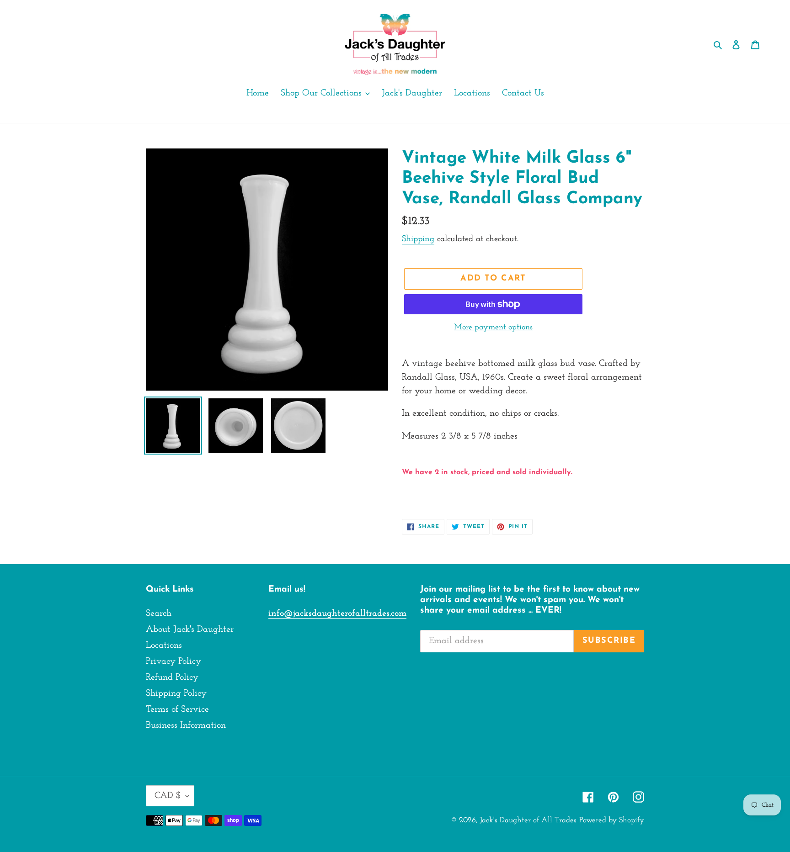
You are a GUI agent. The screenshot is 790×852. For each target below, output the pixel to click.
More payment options (493, 327)
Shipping (418, 239)
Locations (164, 645)
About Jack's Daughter (190, 629)
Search (158, 613)
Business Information (186, 725)
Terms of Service (177, 709)
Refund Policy (172, 677)
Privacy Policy (173, 661)
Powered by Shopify (611, 820)
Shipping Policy (176, 693)
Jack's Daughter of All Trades (528, 820)
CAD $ (168, 795)
